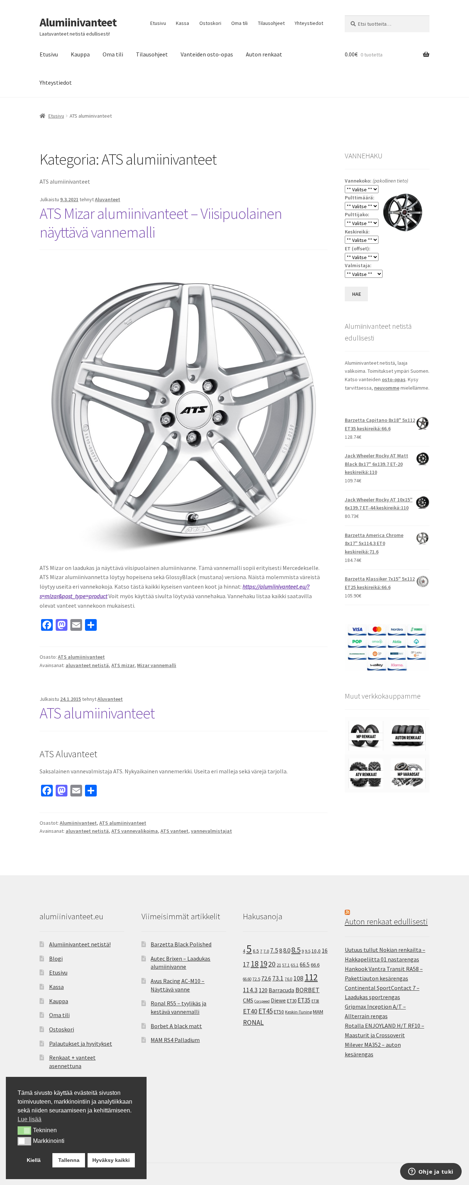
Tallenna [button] (69, 1160)
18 (255, 964)
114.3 (250, 990)
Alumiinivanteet (78, 22)
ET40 (250, 1011)
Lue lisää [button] (29, 1119)
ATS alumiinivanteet (81, 657)
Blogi (56, 958)
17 (246, 964)
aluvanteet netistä (87, 665)
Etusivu (158, 23)
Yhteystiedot (309, 23)
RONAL (253, 1022)
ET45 (265, 1010)
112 (311, 977)
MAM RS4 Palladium (175, 1040)
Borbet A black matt (176, 1026)
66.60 (247, 979)
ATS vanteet (174, 831)
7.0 (266, 951)
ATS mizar (122, 665)
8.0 (286, 950)
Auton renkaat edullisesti (386, 921)
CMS (248, 1000)
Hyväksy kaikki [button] (111, 1160)
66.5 (305, 964)
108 (298, 978)
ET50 (279, 1012)
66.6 (315, 964)
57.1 (286, 965)
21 (279, 965)
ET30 (291, 1001)
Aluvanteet (107, 199)
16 (325, 950)
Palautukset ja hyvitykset (80, 1043)
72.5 (256, 979)
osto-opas (394, 379)
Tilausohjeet (271, 23)
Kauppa (80, 54)
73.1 (278, 978)
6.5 (256, 951)
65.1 (295, 965)
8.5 (295, 950)
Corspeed (262, 1001)
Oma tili (239, 23)
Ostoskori (210, 23)
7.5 (274, 950)
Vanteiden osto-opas (207, 54)
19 (263, 964)
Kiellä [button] (34, 1160)
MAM (318, 1011)
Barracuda (281, 990)
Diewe (278, 1000)
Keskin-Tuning (298, 1012)
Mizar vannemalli (156, 665)
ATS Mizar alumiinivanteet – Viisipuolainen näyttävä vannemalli (161, 223)
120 (263, 990)
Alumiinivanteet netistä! (80, 944)
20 (272, 964)
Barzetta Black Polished (181, 944)
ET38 (315, 1001)
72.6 (266, 978)
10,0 (316, 950)
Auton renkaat (264, 54)
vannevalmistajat (211, 831)
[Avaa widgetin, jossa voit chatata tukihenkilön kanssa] (431, 1172)
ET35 (304, 1000)
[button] (24, 1130)
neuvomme (386, 387)
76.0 (288, 979)
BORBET (307, 990)
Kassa (182, 23)
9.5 (307, 951)
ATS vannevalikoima (134, 831)
